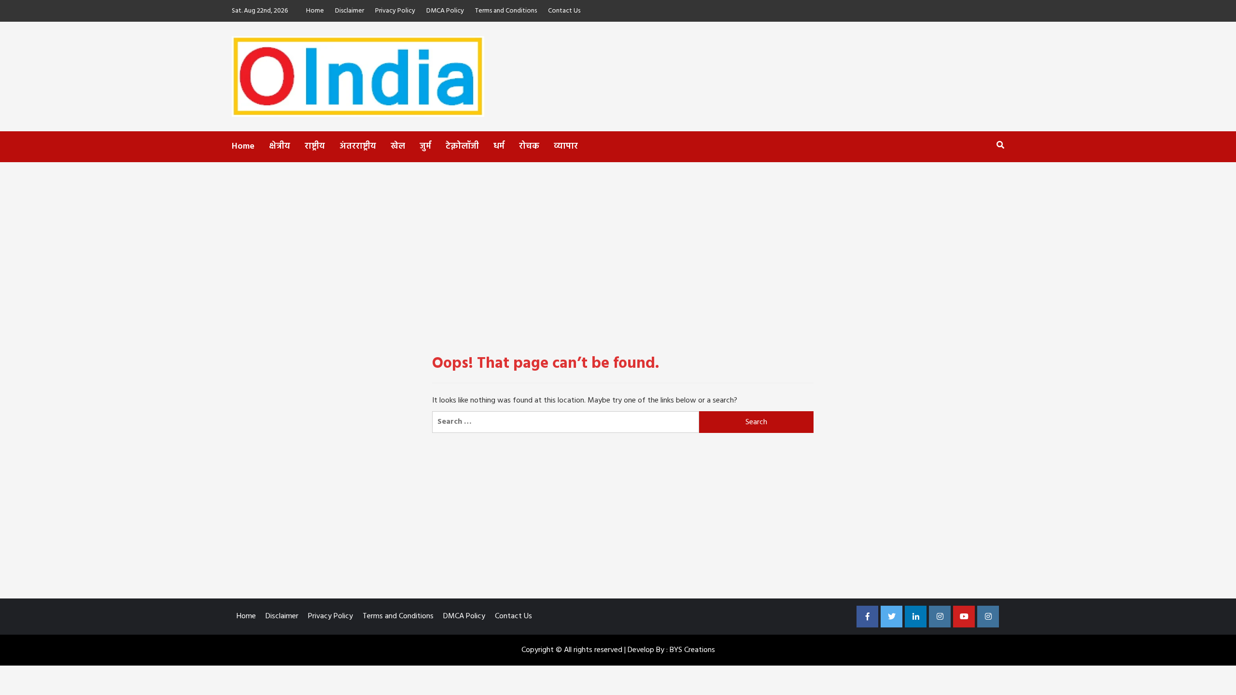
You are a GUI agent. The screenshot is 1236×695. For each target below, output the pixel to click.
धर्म (499, 146)
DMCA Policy (445, 10)
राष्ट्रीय (315, 146)
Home (315, 10)
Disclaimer (349, 10)
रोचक (529, 146)
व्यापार (566, 146)
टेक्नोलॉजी (462, 146)
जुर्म (425, 146)
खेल (398, 146)
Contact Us (564, 10)
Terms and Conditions (506, 10)
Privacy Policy (395, 10)
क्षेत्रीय (279, 146)
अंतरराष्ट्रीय (357, 146)
